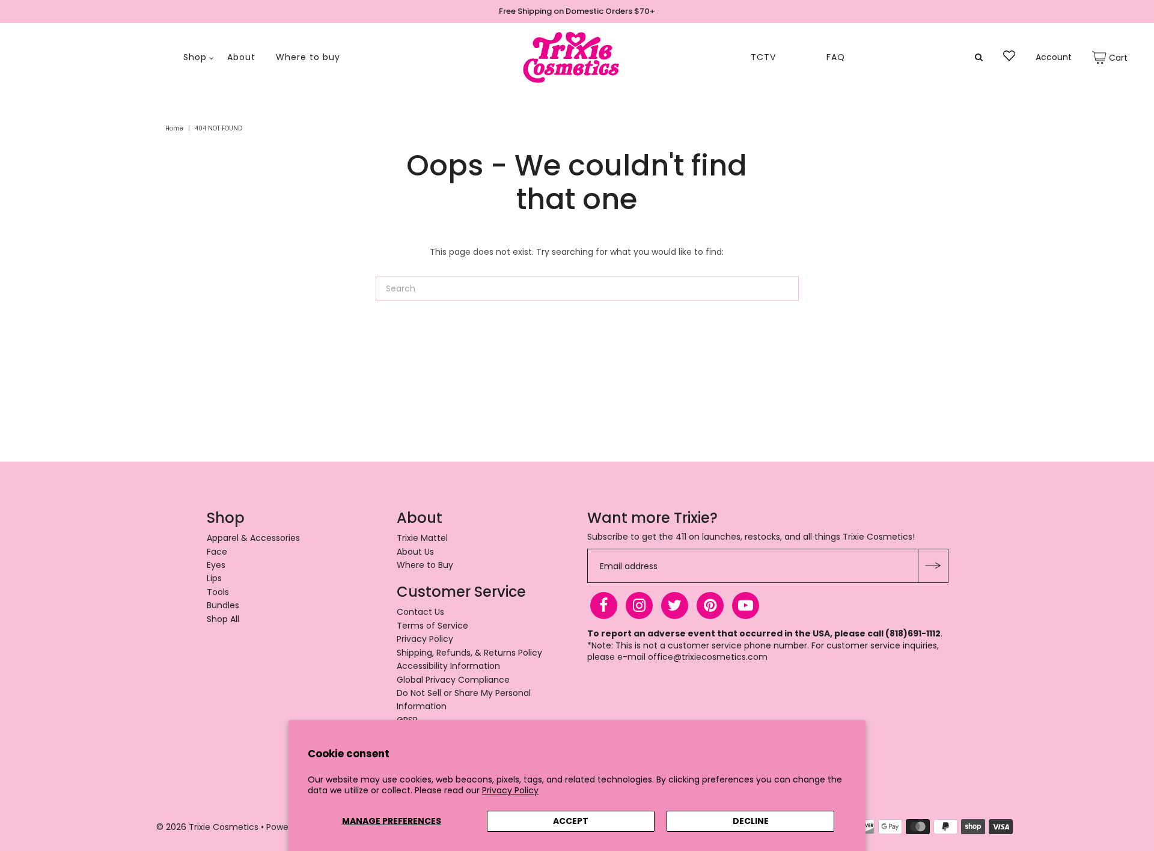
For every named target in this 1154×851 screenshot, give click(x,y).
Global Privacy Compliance (453, 680)
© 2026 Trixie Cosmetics (207, 827)
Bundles (223, 605)
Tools (218, 592)
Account (1054, 57)
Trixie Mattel (422, 538)
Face (217, 552)
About (241, 57)
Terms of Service (432, 626)
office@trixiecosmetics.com (708, 657)
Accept (570, 821)
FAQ (835, 57)
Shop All (223, 619)
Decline (751, 821)
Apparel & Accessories (253, 538)
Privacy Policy (510, 790)
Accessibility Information (448, 666)
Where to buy (308, 57)
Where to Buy (425, 565)
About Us (415, 552)
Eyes (216, 565)
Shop (195, 57)
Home (174, 128)
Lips (214, 578)
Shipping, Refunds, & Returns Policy (469, 653)
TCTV (763, 57)
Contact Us (420, 612)
